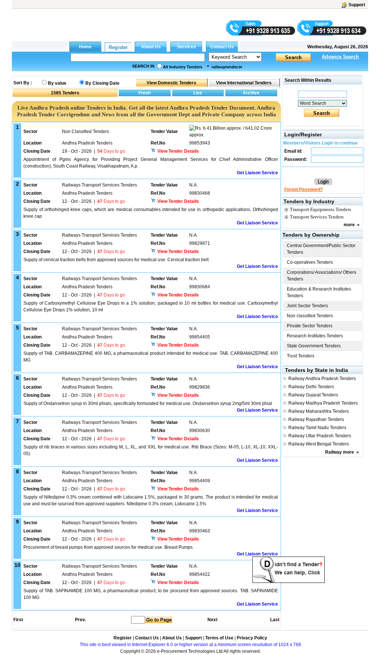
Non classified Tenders (310, 315)
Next (212, 619)
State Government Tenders (314, 345)
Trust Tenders (300, 356)
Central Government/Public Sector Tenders (321, 249)
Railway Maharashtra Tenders (318, 411)
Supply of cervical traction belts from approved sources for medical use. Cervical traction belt (116, 259)
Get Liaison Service (257, 172)
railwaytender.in (227, 67)
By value (57, 83)
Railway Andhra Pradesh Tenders (322, 378)
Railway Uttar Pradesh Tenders (319, 435)
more (349, 224)
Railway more (339, 452)
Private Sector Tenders (309, 325)
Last (274, 619)
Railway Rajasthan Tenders (316, 419)
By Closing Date (102, 83)
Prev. (80, 619)
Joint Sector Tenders (307, 305)
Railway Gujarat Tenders (313, 395)
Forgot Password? (303, 189)
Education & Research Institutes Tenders (319, 292)
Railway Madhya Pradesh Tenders (323, 403)
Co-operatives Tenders (310, 262)
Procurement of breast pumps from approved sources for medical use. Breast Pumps (108, 547)
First (17, 619)
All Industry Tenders (182, 67)
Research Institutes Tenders (315, 335)
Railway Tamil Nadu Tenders (317, 427)
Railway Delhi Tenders (311, 386)
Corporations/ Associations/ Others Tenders (321, 276)
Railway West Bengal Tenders (318, 444)
